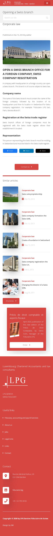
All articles (10, 301)
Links (6, 446)
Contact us (25, 167)
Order (25, 345)
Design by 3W (8, 525)
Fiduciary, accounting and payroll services (21, 418)
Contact (7, 453)
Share (11, 151)
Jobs (6, 432)
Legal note (8, 439)
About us (8, 425)
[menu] (47, 3)
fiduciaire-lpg (18, 490)
